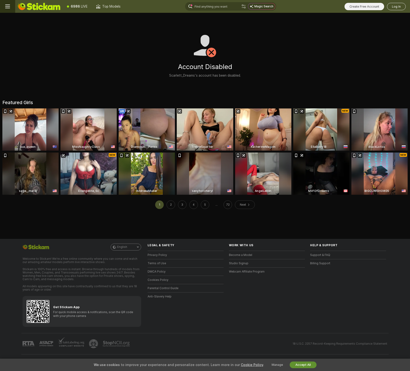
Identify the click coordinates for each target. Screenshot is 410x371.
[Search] (243, 6)
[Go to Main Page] (39, 6)
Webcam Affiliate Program (247, 271)
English (122, 247)
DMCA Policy (157, 271)
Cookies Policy (158, 280)
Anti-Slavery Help (160, 296)
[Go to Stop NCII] (117, 344)
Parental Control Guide (163, 288)
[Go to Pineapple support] (94, 343)
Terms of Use (157, 263)
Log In (396, 6)
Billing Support (320, 263)
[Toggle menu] (7, 6)
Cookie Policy (252, 365)
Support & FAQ (320, 255)
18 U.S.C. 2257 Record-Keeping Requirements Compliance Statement (340, 343)
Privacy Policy (157, 255)
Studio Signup (238, 263)
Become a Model (240, 255)
